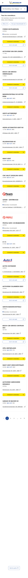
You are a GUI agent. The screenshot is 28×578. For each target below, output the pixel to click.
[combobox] (14, 9)
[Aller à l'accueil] (15, 2)
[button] (21, 9)
